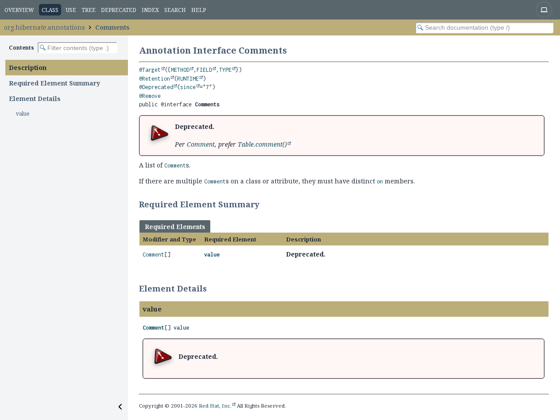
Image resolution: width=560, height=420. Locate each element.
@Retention (154, 78)
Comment (201, 144)
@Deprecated (156, 87)
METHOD (180, 69)
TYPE (225, 69)
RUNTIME (188, 78)
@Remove (150, 96)
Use (71, 10)
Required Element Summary (54, 83)
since (188, 87)
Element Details (35, 98)
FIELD (204, 69)
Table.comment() (262, 144)
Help (198, 10)
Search (175, 10)
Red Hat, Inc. (215, 405)
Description (27, 67)
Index (150, 10)
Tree (88, 10)
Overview (19, 10)
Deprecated (118, 10)
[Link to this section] (265, 204)
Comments (112, 27)
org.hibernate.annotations (44, 27)
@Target (150, 69)
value (23, 113)
